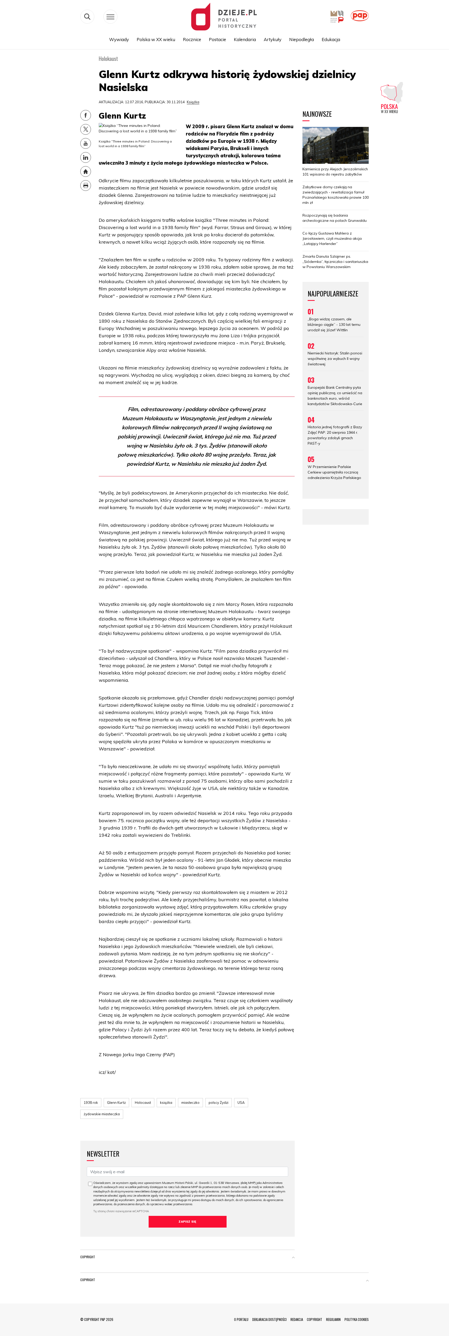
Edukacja (331, 39)
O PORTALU (241, 1319)
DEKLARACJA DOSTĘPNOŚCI (269, 1319)
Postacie (217, 39)
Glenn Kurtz (116, 1102)
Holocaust (143, 1102)
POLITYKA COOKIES (357, 1319)
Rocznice (192, 39)
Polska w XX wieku (156, 39)
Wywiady (119, 39)
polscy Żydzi (218, 1102)
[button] (293, 1258)
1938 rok (91, 1102)
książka (166, 1102)
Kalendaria (245, 39)
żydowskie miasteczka (102, 1114)
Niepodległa (301, 39)
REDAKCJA (296, 1319)
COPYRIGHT (314, 1319)
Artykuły (272, 39)
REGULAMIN (333, 1319)
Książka (193, 102)
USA (241, 1102)
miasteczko (190, 1102)
